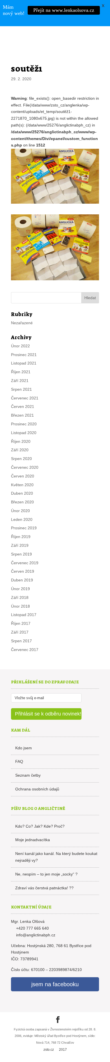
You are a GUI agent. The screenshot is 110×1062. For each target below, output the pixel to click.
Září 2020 (19, 450)
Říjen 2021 (20, 372)
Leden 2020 (21, 519)
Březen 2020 (22, 502)
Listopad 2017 (23, 614)
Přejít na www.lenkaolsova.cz (63, 10)
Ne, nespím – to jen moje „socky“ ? (46, 874)
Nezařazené (22, 323)
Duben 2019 (22, 580)
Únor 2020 (20, 510)
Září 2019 (19, 545)
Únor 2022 (20, 346)
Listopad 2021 (23, 363)
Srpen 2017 (21, 641)
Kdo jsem (23, 748)
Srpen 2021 (21, 389)
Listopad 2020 (23, 432)
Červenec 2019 (24, 563)
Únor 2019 (20, 588)
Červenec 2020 (24, 467)
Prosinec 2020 (24, 424)
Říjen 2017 (20, 623)
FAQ (19, 761)
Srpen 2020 (21, 458)
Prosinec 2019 (24, 528)
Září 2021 (19, 380)
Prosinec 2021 (24, 354)
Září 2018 (19, 597)
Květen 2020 (22, 485)
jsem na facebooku (55, 984)
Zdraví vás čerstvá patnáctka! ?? (44, 888)
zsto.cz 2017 (55, 1050)
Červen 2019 (22, 571)
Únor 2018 (20, 606)
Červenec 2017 (24, 649)
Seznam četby (28, 775)
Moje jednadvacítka (32, 839)
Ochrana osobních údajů (37, 789)
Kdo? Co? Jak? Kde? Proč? (40, 826)
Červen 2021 (22, 406)
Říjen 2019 (20, 536)
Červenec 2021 (24, 398)
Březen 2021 (22, 415)
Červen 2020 (22, 476)
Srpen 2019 (21, 554)
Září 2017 (19, 632)
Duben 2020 (22, 493)
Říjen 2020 (20, 441)
